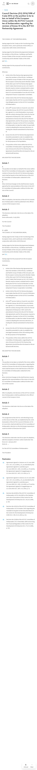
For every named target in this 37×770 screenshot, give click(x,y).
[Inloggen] (33, 3)
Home (6, 10)
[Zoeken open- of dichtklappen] (28, 4)
